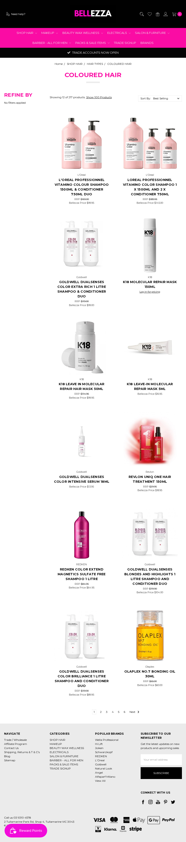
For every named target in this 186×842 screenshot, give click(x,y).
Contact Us (11, 748)
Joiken (99, 748)
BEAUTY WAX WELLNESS (81, 33)
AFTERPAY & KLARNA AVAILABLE (95, 52)
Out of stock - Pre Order (150, 657)
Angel (99, 772)
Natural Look (103, 768)
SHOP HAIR (25, 33)
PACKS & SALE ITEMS (91, 43)
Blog (7, 756)
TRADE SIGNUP (125, 43)
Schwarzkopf (104, 752)
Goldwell (100, 764)
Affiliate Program (15, 744)
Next (133, 712)
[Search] (141, 14)
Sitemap (9, 760)
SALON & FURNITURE (150, 33)
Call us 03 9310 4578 (17, 817)
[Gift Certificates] (157, 14)
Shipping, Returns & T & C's (22, 752)
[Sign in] (165, 14)
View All (100, 780)
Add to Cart (81, 165)
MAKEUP (48, 33)
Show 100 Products (99, 97)
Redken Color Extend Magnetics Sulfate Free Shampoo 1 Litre (82, 574)
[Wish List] (149, 14)
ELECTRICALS (117, 33)
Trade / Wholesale (15, 739)
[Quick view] (102, 122)
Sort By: (145, 98)
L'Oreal (100, 760)
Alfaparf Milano (105, 776)
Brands (147, 43)
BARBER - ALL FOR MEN (50, 43)
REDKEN (101, 756)
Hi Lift (99, 744)
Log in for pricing (150, 291)
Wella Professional (106, 739)
